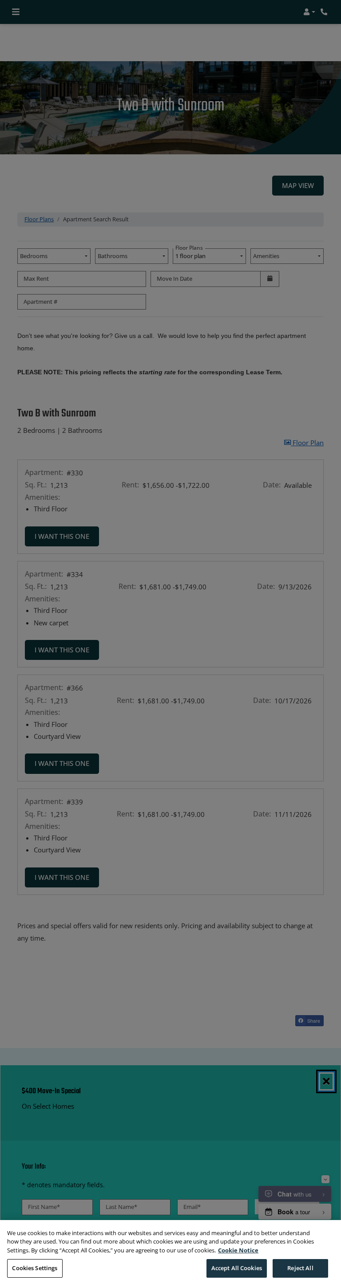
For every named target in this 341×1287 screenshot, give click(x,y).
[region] (170, 1253)
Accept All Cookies (236, 1268)
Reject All (300, 1268)
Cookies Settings (34, 1268)
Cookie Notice (238, 1250)
